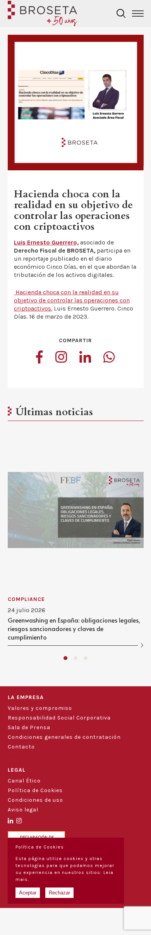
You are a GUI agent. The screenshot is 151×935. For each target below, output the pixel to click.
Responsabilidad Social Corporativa (59, 717)
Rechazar (59, 893)
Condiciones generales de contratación (64, 737)
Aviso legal (23, 809)
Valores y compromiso (40, 708)
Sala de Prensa (29, 727)
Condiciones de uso (35, 800)
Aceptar (27, 893)
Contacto (21, 746)
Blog (14, 756)
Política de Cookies (35, 790)
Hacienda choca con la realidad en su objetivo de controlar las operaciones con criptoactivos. (72, 300)
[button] (65, 658)
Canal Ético (24, 780)
